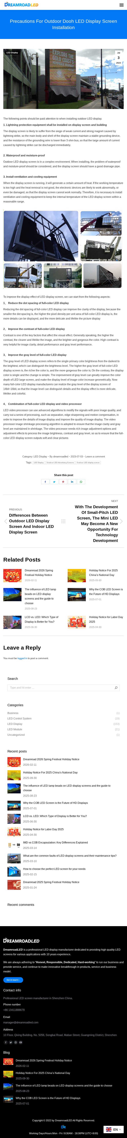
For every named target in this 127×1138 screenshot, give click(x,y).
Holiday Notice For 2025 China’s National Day (103, 572)
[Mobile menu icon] (121, 5)
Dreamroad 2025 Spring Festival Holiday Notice (51, 882)
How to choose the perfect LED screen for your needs (54, 869)
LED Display (12, 53)
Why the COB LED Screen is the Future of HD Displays (106, 591)
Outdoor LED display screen (88, 462)
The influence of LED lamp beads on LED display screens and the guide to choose (40, 596)
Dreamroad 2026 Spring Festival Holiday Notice (39, 572)
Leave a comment (95, 456)
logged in (22, 658)
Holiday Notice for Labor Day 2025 (106, 619)
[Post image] (12, 575)
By (59, 456)
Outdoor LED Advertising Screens (60, 462)
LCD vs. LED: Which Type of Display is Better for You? (41, 619)
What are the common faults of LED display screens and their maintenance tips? (70, 855)
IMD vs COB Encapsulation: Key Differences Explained (55, 842)
